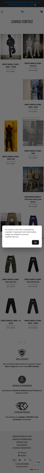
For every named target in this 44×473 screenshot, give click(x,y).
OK (35, 242)
